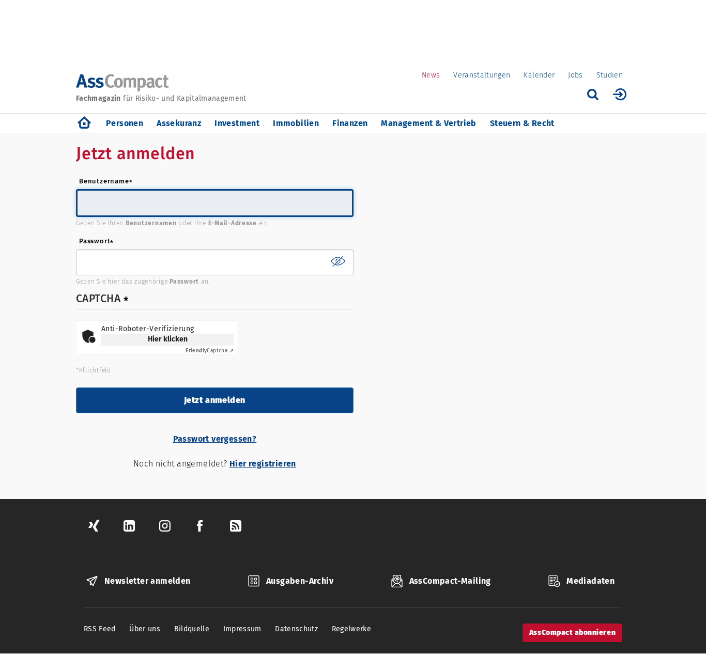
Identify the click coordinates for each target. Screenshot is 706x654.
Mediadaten (590, 581)
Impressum (242, 629)
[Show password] (338, 261)
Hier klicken (168, 339)
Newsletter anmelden (147, 581)
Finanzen (349, 123)
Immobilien (296, 123)
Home (84, 123)
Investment (236, 123)
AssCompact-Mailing (450, 581)
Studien (609, 75)
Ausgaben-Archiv (299, 581)
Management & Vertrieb (428, 123)
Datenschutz (296, 629)
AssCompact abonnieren (572, 632)
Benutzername (104, 181)
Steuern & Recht (522, 123)
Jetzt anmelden (214, 400)
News (431, 75)
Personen (124, 123)
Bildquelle (192, 629)
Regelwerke (352, 629)
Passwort (94, 241)
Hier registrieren (262, 464)
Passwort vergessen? (215, 439)
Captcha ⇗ (210, 351)
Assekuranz (179, 123)
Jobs (575, 75)
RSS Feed (100, 629)
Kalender (539, 75)
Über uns (144, 629)
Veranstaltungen (481, 75)
